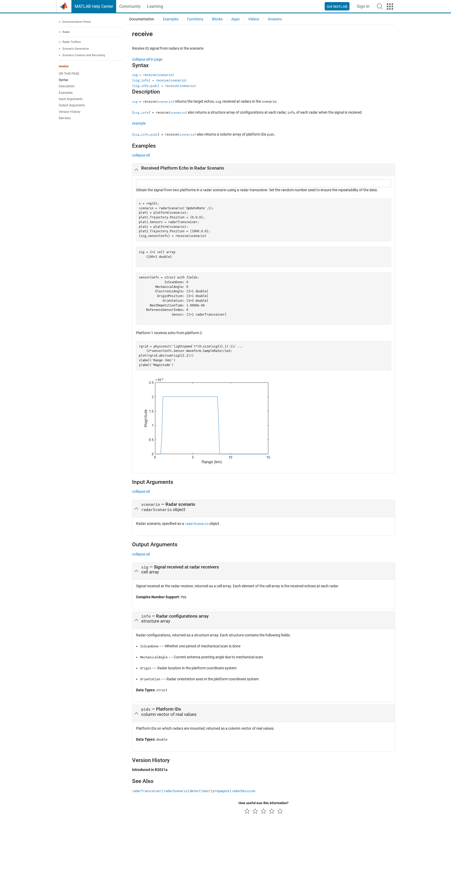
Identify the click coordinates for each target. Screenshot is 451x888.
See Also (65, 118)
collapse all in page (147, 59)
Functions (195, 19)
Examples (66, 93)
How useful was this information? (263, 803)
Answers (275, 19)
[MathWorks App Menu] (390, 6)
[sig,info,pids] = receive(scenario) (164, 86)
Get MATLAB (337, 6)
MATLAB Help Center (94, 6)
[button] (380, 6)
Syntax (63, 80)
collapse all (141, 155)
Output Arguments (72, 105)
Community (130, 6)
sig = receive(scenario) (153, 75)
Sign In (363, 6)
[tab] (263, 170)
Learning (155, 6)
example (139, 123)
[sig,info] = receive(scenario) (159, 80)
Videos (253, 19)
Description (67, 86)
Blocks (217, 19)
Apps (235, 19)
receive (63, 66)
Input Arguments (70, 99)
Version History (69, 112)
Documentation (141, 19)
